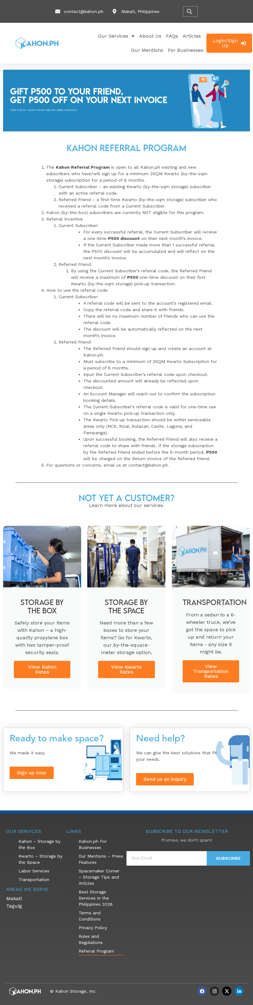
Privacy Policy (93, 927)
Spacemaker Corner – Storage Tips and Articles (99, 877)
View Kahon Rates (42, 669)
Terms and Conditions (90, 915)
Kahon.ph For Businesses (93, 844)
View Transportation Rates (210, 671)
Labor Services (34, 870)
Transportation (34, 879)
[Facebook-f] (202, 991)
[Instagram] (214, 991)
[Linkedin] (239, 991)
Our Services (113, 36)
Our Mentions (147, 50)
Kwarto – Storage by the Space (40, 859)
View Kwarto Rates (126, 669)
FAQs (172, 36)
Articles (192, 36)
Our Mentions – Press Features (101, 859)
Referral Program (96, 951)
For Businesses (185, 50)
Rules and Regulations (91, 939)
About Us (150, 36)
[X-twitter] (226, 991)
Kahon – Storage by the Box (39, 844)
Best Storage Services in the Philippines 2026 (96, 898)
